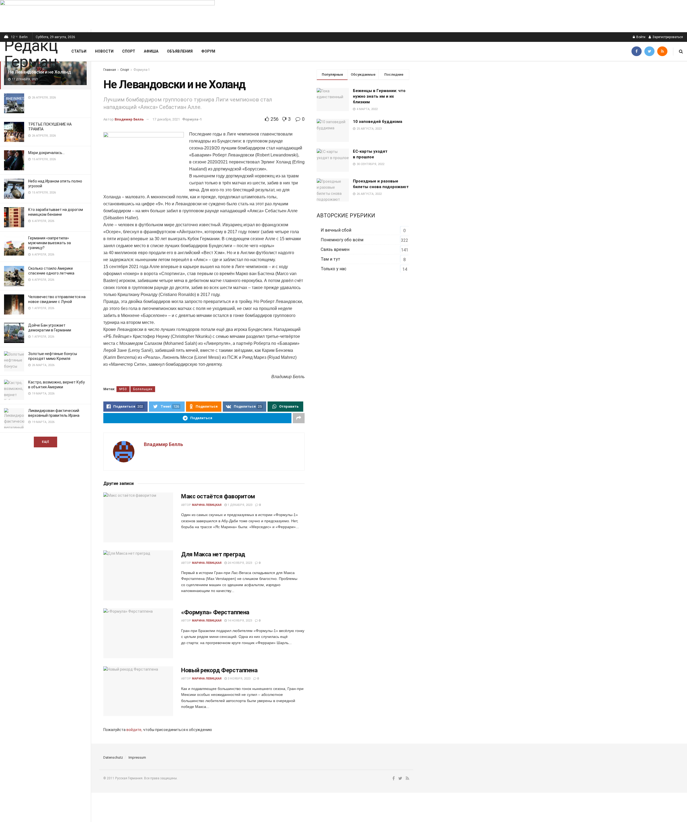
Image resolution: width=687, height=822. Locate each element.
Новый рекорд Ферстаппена (219, 670)
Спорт (128, 51)
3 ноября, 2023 (238, 678)
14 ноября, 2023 (239, 620)
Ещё (45, 442)
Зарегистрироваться (667, 37)
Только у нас (333, 268)
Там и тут (330, 259)
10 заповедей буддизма (377, 121)
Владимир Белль (129, 119)
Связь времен (335, 249)
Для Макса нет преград (213, 554)
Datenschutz (113, 757)
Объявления (180, 51)
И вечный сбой (336, 230)
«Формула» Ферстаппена (215, 612)
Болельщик (142, 389)
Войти (640, 37)
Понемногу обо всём (342, 239)
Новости (104, 51)
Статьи (78, 51)
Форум (208, 51)
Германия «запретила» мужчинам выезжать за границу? (49, 243)
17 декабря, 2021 (166, 119)
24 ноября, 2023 (239, 563)
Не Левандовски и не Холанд (39, 72)
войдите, (134, 730)
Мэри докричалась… (46, 153)
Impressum (137, 757)
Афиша (151, 51)
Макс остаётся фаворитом (218, 496)
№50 (123, 389)
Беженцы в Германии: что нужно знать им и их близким (379, 96)
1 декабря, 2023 (239, 505)
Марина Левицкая (206, 505)
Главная (109, 70)
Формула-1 (141, 70)
